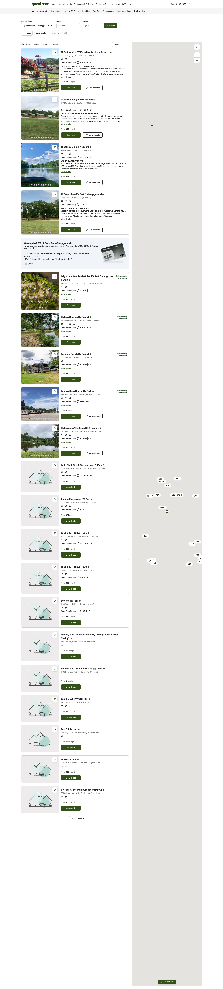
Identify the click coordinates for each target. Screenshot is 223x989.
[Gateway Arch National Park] (152, 126)
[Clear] (51, 25)
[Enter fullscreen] (197, 47)
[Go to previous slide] (24, 70)
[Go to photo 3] (34, 90)
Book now (71, 88)
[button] (28, 264)
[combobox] (37, 25)
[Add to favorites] (54, 52)
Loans (117, 4)
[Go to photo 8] (46, 90)
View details (66, 77)
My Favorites (139, 11)
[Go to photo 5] (39, 90)
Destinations (26, 21)
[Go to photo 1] (29, 90)
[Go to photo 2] (32, 90)
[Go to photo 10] (50, 90)
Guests (85, 21)
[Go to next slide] (56, 70)
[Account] (189, 4)
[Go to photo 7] (43, 90)
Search (112, 26)
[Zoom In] (197, 55)
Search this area (168, 982)
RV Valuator (126, 4)
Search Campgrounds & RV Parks (65, 11)
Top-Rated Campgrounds (103, 11)
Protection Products (104, 4)
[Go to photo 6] (41, 90)
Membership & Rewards (62, 4)
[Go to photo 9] (48, 90)
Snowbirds (86, 11)
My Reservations (124, 11)
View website (94, 88)
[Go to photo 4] (36, 90)
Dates (58, 21)
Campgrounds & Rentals (84, 4)
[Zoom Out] (197, 60)
